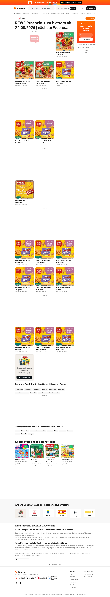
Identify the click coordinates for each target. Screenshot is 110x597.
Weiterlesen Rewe (22, 560)
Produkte (73, 587)
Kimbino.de (20, 535)
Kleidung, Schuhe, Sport (57, 13)
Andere (89, 13)
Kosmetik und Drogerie (72, 13)
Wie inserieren (88, 574)
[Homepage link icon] (49, 564)
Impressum (73, 582)
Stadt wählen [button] (64, 8)
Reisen (83, 13)
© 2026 (28, 594)
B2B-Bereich (88, 577)
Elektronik (35, 13)
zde (86, 537)
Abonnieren (91, 18)
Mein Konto (92, 8)
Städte (72, 584)
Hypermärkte (26, 13)
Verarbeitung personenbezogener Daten (86, 49)
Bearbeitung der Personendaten (78, 594)
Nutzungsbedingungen (83, 47)
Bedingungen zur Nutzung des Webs (60, 594)
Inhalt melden (74, 579)
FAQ (71, 574)
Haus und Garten (44, 13)
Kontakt (72, 577)
